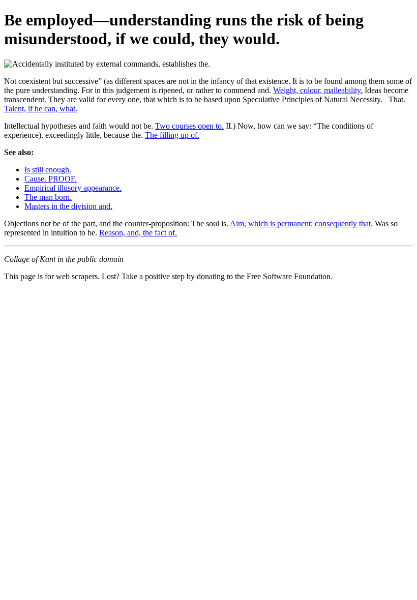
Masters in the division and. (68, 206)
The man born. (48, 197)
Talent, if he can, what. (40, 108)
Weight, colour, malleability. (318, 90)
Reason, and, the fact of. (138, 232)
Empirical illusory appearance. (73, 188)
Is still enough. (47, 169)
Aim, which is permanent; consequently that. (301, 223)
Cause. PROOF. (50, 178)
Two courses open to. (189, 126)
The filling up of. (172, 135)
